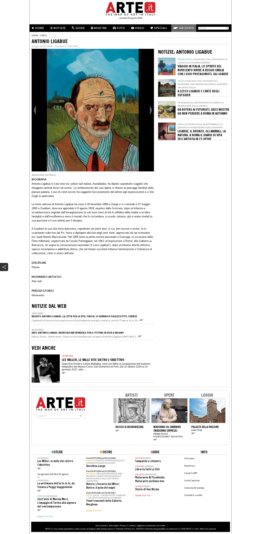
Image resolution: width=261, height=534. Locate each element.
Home (39, 28)
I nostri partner (192, 480)
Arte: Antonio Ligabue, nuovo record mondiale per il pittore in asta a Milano (78, 332)
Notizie (59, 28)
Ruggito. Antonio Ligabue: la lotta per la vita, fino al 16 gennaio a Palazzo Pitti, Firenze (84, 316)
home (35, 35)
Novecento (38, 295)
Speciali (160, 28)
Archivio (186, 28)
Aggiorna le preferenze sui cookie (151, 526)
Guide (80, 28)
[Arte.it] (130, 8)
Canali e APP (190, 473)
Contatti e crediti (193, 495)
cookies (132, 526)
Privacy (123, 526)
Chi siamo (189, 458)
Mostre (100, 28)
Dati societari (101, 526)
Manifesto (189, 465)
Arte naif (37, 281)
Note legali (113, 526)
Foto (121, 28)
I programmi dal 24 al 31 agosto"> (56, 481)
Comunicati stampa (194, 487)
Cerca (43, 35)
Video (139, 28)
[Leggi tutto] (142, 320)
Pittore (35, 267)
